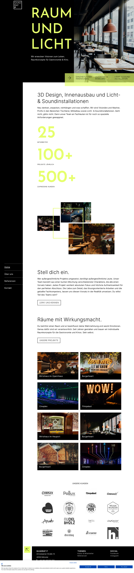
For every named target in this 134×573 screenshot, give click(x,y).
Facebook (114, 553)
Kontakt (8, 288)
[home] (18, 4)
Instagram (114, 556)
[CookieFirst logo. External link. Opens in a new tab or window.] (2, 564)
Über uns (8, 274)
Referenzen (9, 281)
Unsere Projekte (48, 340)
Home (7, 267)
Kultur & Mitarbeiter (85, 553)
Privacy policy (73, 562)
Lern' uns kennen (49, 302)
